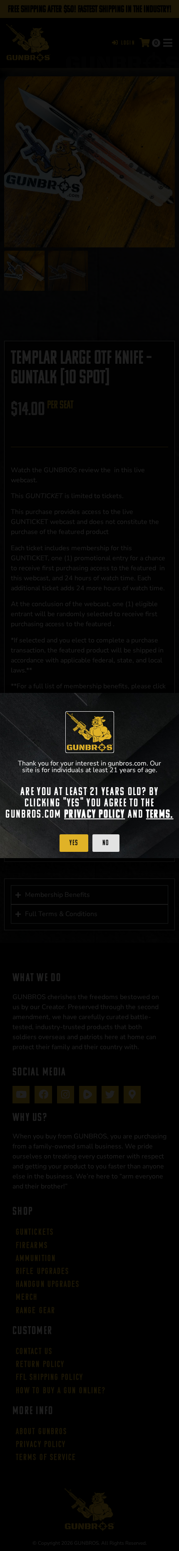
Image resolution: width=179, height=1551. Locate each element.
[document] (89, 775)
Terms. (160, 814)
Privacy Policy (94, 814)
